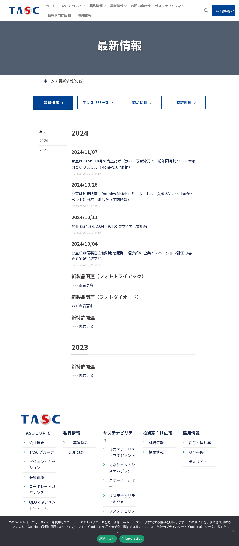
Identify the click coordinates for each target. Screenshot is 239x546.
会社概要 (36, 442)
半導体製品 (78, 442)
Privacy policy (132, 538)
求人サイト (198, 461)
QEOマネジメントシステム (42, 505)
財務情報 (156, 442)
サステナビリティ (168, 5)
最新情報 (116, 5)
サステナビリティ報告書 (122, 514)
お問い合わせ (141, 5)
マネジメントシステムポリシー (122, 467)
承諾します (107, 538)
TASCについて (71, 5)
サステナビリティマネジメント (122, 452)
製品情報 (96, 5)
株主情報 (156, 452)
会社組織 (36, 477)
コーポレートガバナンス (42, 489)
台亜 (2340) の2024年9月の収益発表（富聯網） (111, 226)
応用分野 (76, 452)
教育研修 (196, 452)
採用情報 (85, 15)
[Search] (206, 10)
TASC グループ (41, 452)
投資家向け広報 (59, 15)
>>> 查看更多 (82, 285)
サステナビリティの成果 (122, 499)
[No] (233, 532)
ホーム (51, 5)
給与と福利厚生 (202, 442)
